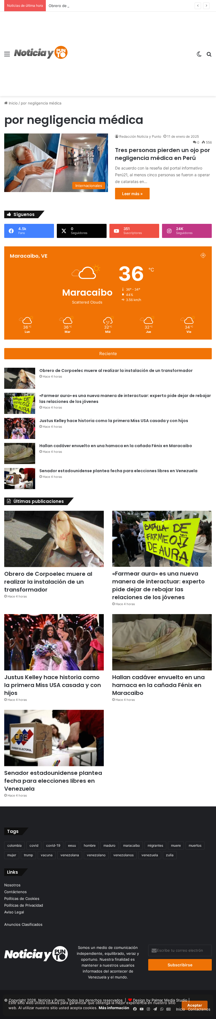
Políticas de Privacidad (23, 905)
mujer (11, 855)
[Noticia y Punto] (41, 54)
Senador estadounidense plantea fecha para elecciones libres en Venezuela (118, 471)
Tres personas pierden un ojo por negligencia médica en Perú (162, 154)
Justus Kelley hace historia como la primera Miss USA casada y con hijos (113, 420)
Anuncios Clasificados (23, 924)
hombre (90, 845)
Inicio (13, 103)
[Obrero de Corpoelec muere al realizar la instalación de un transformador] (19, 378)
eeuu (72, 845)
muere (176, 845)
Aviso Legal (14, 912)
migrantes (155, 845)
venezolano (96, 855)
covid (34, 845)
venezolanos (123, 855)
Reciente (108, 353)
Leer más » (132, 193)
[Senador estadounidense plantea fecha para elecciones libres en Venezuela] (19, 478)
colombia (14, 845)
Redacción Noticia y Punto (140, 136)
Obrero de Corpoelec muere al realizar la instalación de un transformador (113, 5)
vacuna (47, 855)
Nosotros (12, 885)
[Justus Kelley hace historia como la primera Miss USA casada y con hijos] (19, 428)
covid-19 (53, 845)
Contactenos (199, 1009)
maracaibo (131, 845)
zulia (170, 855)
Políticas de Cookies (21, 898)
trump (28, 855)
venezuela (149, 855)
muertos (195, 845)
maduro (109, 845)
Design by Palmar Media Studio (160, 1000)
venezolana (69, 855)
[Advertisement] (130, 53)
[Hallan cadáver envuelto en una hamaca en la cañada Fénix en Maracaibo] (19, 453)
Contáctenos (15, 891)
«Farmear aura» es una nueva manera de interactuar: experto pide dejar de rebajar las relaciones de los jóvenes (158, 585)
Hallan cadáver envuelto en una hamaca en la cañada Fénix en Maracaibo (115, 446)
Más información (114, 1007)
